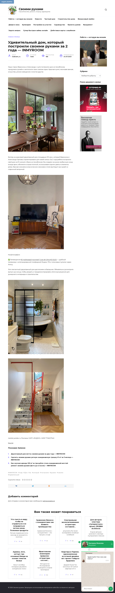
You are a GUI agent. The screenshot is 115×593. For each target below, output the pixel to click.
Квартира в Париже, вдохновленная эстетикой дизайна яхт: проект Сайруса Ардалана (70, 556)
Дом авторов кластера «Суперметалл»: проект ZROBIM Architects (96, 524)
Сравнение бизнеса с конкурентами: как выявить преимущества (45, 523)
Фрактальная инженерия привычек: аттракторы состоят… (45, 555)
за (30, 472)
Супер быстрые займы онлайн (35, 30)
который (36, 472)
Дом (26, 472)
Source (10, 443)
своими (60, 472)
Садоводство (59, 25)
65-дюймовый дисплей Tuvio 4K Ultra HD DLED (39, 260)
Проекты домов (74, 25)
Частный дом (49, 19)
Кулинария (26, 25)
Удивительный (14, 475)
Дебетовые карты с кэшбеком (62, 30)
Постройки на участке (42, 25)
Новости (38, 19)
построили (45, 472)
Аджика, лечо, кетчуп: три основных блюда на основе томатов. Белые (19, 556)
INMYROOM (13, 472)
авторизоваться (49, 501)
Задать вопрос (14, 30)
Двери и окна (14, 25)
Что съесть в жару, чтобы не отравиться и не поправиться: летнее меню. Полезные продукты (19, 524)
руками (53, 472)
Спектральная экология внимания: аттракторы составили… (70, 523)
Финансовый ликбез (86, 19)
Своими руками (31, 9)
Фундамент (88, 25)
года (20, 472)
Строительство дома (66, 19)
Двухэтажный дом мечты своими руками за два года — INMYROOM (38, 454)
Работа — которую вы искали (20, 19)
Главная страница (14, 36)
